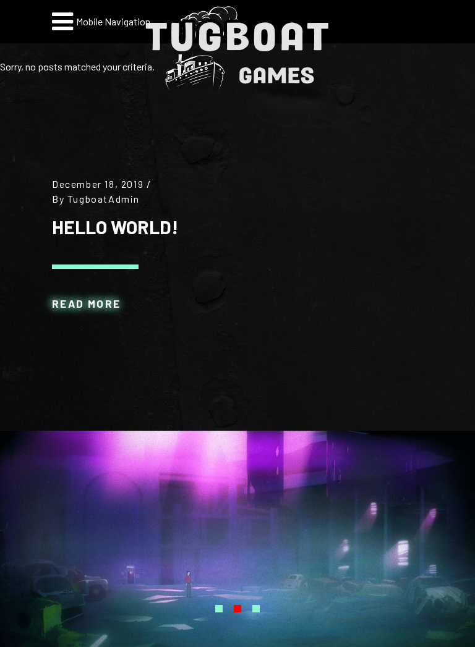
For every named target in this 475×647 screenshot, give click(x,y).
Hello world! (115, 227)
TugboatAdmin (103, 199)
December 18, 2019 (97, 184)
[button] (219, 607)
